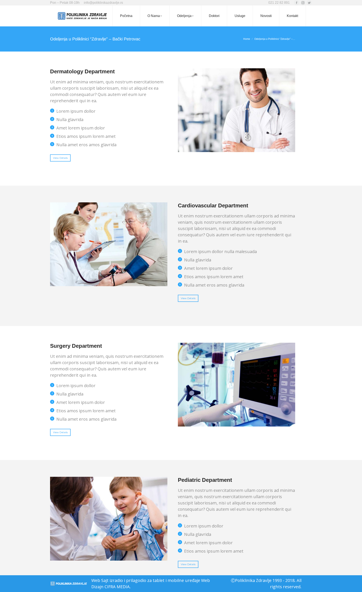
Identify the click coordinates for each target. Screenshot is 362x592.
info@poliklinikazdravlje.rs (103, 2)
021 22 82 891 (279, 2)
